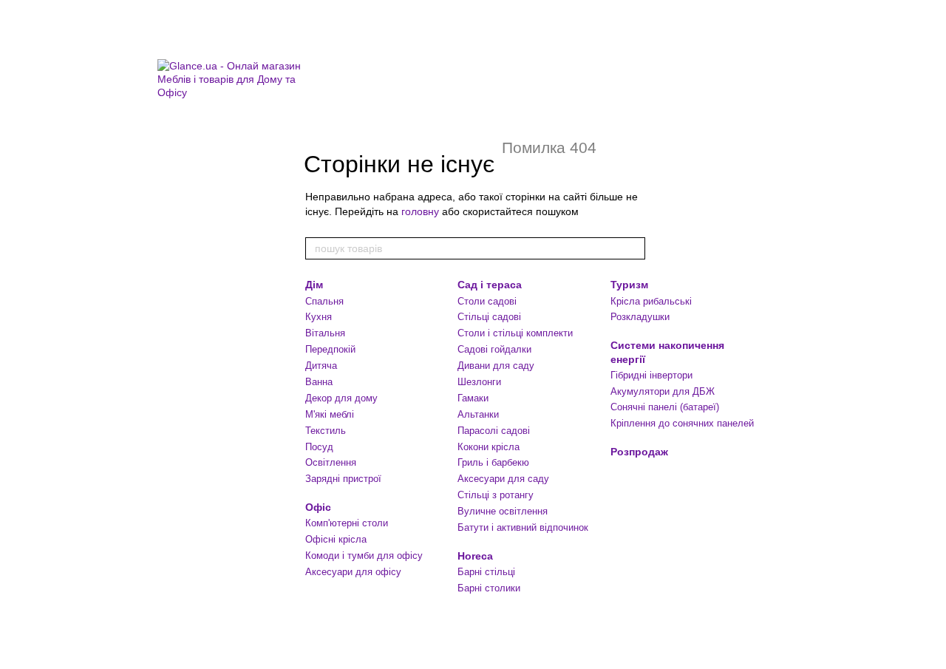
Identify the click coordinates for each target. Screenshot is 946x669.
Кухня (318, 316)
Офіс (318, 507)
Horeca (475, 556)
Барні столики (488, 588)
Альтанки (478, 414)
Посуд (319, 446)
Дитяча (321, 365)
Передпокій (330, 349)
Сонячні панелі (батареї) (664, 406)
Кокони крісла (488, 446)
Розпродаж (639, 452)
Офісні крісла (336, 539)
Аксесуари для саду (503, 478)
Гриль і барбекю (493, 462)
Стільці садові (489, 316)
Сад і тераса (489, 285)
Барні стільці (486, 571)
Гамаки (473, 398)
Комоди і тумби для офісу (364, 555)
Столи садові (487, 301)
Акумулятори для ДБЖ (662, 391)
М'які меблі (329, 414)
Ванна (319, 381)
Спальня (324, 301)
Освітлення (330, 462)
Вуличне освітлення (502, 511)
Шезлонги (479, 381)
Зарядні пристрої (343, 478)
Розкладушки (640, 316)
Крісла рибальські (651, 301)
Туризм (629, 285)
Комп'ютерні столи (346, 523)
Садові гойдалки (494, 349)
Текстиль (325, 430)
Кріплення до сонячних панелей (682, 423)
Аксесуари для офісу (353, 571)
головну (420, 211)
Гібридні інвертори (651, 375)
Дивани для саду (495, 365)
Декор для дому (341, 398)
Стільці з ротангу (495, 494)
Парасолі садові (493, 430)
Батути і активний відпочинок (522, 527)
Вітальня (325, 333)
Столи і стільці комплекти (515, 333)
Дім (314, 285)
